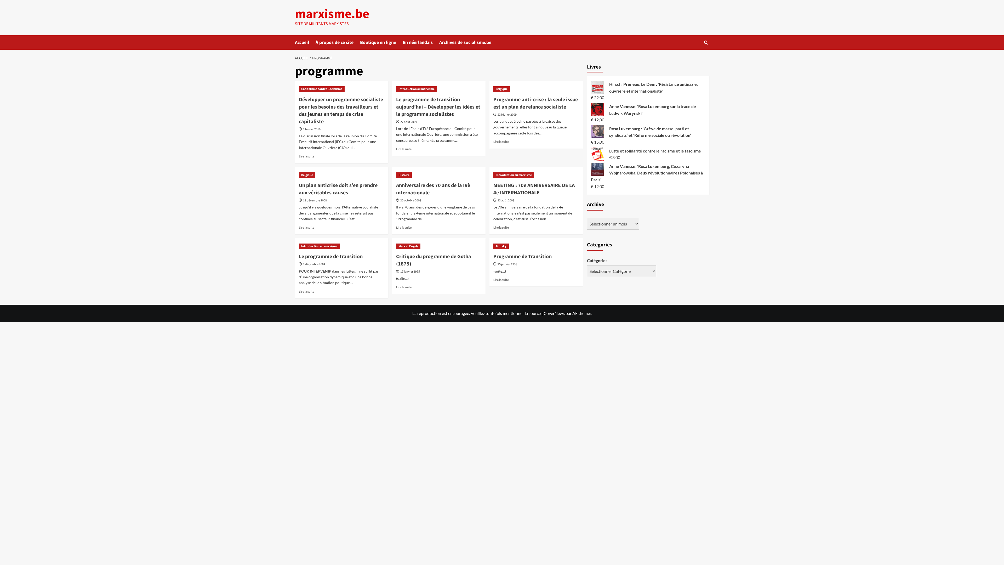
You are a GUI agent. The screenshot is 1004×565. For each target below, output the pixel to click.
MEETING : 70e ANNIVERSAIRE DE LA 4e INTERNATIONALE (534, 189)
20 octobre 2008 (410, 200)
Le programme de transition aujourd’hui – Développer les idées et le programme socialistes (438, 107)
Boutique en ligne (378, 42)
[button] (706, 42)
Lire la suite (306, 156)
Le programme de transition (331, 256)
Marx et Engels (408, 246)
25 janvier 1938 (507, 264)
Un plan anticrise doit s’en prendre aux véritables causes (338, 189)
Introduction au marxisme (416, 89)
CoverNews (554, 313)
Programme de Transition (522, 256)
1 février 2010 (312, 129)
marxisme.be (332, 14)
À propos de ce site (334, 42)
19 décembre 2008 (315, 200)
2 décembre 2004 (314, 264)
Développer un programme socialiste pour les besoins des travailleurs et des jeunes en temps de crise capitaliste (341, 110)
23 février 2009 (507, 114)
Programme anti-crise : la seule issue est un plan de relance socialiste (535, 103)
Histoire (403, 175)
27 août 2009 (408, 122)
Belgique (501, 89)
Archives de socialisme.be (465, 42)
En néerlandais (418, 42)
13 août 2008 (506, 200)
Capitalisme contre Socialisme (321, 89)
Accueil (302, 42)
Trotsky (501, 246)
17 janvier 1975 (410, 271)
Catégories (597, 260)
